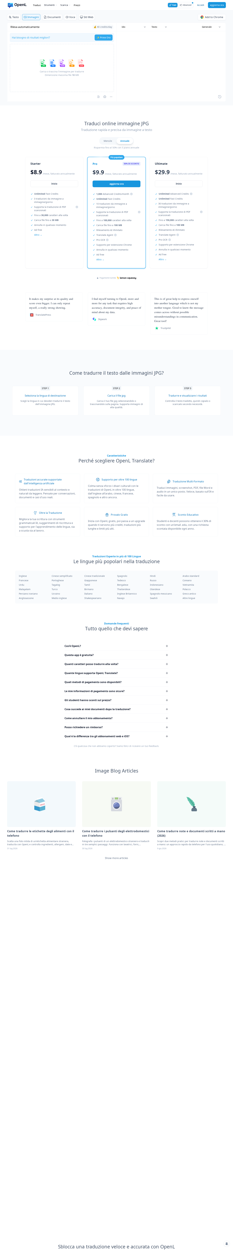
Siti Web (88, 17)
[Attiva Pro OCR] (98, 97)
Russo (153, 580)
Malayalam (24, 589)
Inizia (54, 183)
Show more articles (116, 858)
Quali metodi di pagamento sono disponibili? (93, 682)
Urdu (21, 584)
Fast (174, 5)
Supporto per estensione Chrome (114, 244)
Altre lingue (189, 598)
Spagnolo (122, 575)
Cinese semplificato (62, 575)
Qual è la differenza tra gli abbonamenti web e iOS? (97, 736)
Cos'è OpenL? (73, 646)
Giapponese (90, 580)
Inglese (23, 575)
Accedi (200, 4)
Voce (72, 17)
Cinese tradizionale (94, 575)
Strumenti (49, 4)
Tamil (87, 584)
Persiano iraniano (28, 593)
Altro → (38, 234)
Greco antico (189, 593)
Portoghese (58, 580)
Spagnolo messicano (161, 593)
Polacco (187, 589)
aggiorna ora (217, 4)
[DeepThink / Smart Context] (111, 97)
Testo (15, 17)
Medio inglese (59, 598)
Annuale (124, 140)
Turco (55, 589)
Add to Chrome (214, 17)
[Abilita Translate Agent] (105, 97)
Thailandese (123, 589)
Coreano (187, 580)
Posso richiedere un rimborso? (84, 727)
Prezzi (77, 5)
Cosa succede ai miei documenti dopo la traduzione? (98, 709)
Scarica (64, 4)
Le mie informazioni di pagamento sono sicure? (95, 691)
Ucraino (56, 593)
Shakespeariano (92, 598)
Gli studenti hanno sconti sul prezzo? (88, 700)
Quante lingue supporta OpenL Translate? (91, 673)
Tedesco (121, 580)
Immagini (33, 17)
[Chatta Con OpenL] (226, 1243)
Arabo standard (191, 575)
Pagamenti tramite (108, 278)
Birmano (88, 589)
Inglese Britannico (127, 593)
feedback (154, 745)
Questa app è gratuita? (79, 655)
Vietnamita (188, 584)
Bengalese (122, 584)
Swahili (154, 598)
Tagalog (56, 584)
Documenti (54, 17)
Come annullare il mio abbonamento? (89, 718)
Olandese (155, 589)
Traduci (37, 5)
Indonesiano (156, 584)
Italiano (88, 593)
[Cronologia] (220, 97)
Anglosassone (26, 598)
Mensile (108, 140)
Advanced (187, 5)
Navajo (120, 598)
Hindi (153, 575)
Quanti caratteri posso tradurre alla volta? (91, 664)
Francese (23, 580)
